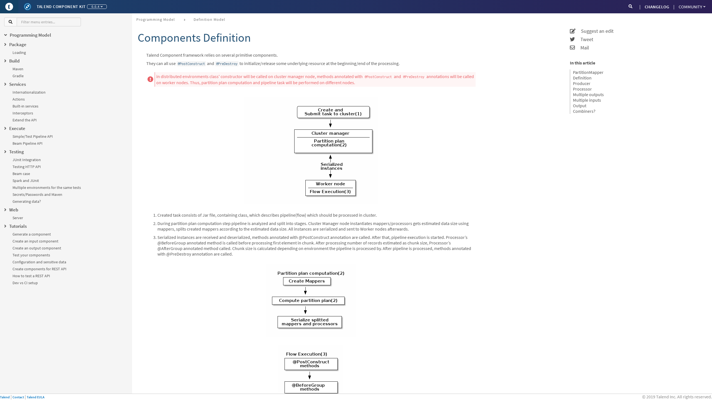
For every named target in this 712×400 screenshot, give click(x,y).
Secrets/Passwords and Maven (37, 194)
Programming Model (155, 19)
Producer (581, 83)
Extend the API (25, 120)
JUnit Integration (27, 159)
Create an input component (35, 241)
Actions (19, 99)
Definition (582, 78)
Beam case (21, 173)
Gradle (18, 75)
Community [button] (690, 6)
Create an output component (37, 248)
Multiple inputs (587, 100)
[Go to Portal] (9, 6)
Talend (5, 397)
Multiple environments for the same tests (47, 187)
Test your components (31, 255)
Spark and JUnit (26, 180)
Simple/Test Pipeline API (33, 136)
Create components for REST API (39, 268)
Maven (18, 68)
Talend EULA (35, 397)
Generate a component (32, 234)
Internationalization (29, 92)
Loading (19, 52)
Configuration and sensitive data (39, 261)
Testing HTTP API (27, 166)
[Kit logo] (27, 6)
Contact (18, 397)
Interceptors (23, 113)
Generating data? (27, 201)
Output (579, 105)
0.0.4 (96, 6)
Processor (582, 89)
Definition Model (209, 19)
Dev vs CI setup (25, 282)
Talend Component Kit (61, 6)
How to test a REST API (31, 275)
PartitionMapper (588, 72)
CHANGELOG (657, 6)
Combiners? (584, 111)
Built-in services (25, 106)
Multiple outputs (588, 94)
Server (18, 217)
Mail (582, 48)
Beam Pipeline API (28, 143)
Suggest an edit (594, 31)
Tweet (584, 39)
